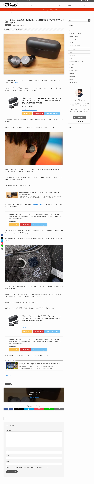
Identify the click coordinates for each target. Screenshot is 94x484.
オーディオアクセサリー (75, 46)
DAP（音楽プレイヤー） (75, 33)
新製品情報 (72, 76)
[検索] (89, 1)
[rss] (86, 1)
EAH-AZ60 (17, 82)
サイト (7, 461)
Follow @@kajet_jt (34, 397)
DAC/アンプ (72, 30)
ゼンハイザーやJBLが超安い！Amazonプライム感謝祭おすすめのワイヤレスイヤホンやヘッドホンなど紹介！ (40, 364)
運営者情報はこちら (79, 117)
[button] (8, 409)
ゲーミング (72, 55)
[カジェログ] (11, 5)
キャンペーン (8, 25)
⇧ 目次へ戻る (8, 375)
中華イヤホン (73, 73)
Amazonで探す (26, 113)
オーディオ (72, 42)
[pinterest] (80, 1)
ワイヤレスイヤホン (74, 70)
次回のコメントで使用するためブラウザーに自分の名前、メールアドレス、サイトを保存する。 (29, 467)
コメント (8, 430)
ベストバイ (72, 67)
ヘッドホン (72, 64)
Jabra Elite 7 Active (38, 204)
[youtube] (82, 1)
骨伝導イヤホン (73, 82)
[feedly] (84, 1)
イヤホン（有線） (74, 36)
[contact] (88, 1)
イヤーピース (73, 39)
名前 (7, 450)
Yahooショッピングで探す (52, 113)
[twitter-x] (78, 1)
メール (8, 455)
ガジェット (72, 49)
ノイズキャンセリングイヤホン (77, 61)
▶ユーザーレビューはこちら (29, 110)
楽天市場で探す (38, 113)
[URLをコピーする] (59, 409)
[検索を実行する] (89, 20)
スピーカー (72, 58)
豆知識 (71, 79)
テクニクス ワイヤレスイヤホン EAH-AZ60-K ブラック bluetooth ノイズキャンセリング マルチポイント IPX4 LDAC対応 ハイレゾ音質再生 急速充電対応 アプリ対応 (41, 100)
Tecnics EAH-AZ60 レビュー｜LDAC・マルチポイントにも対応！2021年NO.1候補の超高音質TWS (39, 193)
